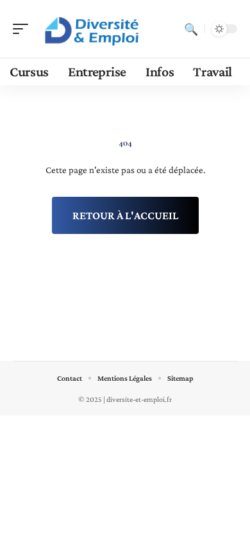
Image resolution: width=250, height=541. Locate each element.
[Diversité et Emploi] (92, 29)
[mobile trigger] (24, 29)
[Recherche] (191, 29)
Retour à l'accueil (125, 215)
